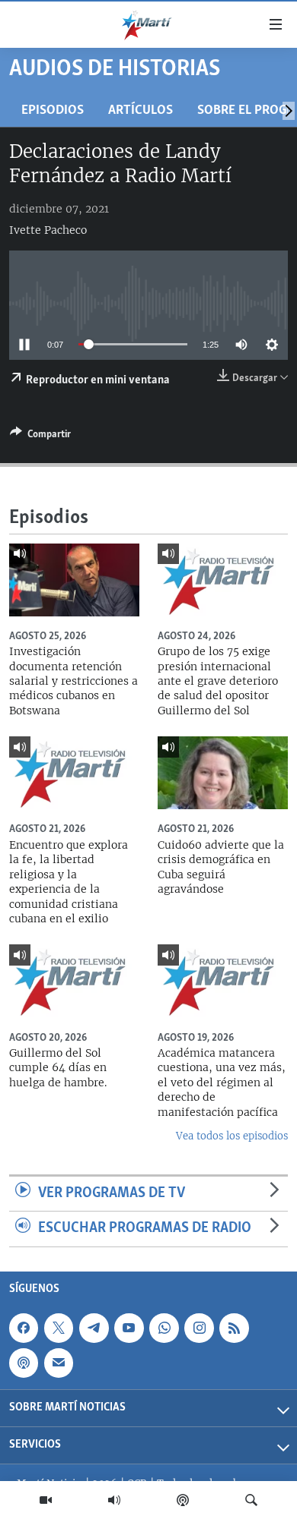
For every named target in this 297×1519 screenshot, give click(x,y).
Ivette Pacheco (48, 230)
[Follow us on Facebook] (23, 1327)
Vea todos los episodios (232, 1136)
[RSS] (233, 1327)
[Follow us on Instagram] (198, 1327)
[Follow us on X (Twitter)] (58, 1327)
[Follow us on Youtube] (128, 1327)
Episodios (52, 110)
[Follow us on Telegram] (93, 1327)
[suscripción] (58, 1362)
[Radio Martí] (114, 1500)
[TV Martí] (46, 1500)
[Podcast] (183, 1500)
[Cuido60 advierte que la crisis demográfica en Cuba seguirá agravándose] (223, 772)
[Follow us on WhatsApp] (163, 1327)
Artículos (140, 110)
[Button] (40, 436)
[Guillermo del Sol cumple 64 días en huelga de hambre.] (74, 980)
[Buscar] (251, 1500)
